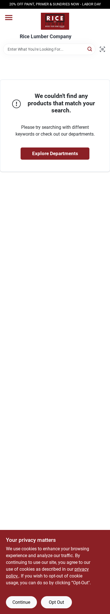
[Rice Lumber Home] (55, 21)
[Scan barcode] (102, 49)
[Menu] (8, 17)
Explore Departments (55, 153)
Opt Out (56, 602)
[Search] (90, 49)
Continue (21, 602)
